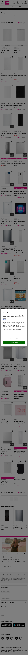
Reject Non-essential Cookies (14, 338)
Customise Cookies (14, 335)
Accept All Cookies (14, 342)
